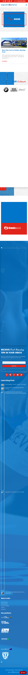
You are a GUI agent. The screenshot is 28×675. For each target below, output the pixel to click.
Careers (2, 607)
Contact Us (3, 609)
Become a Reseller (5, 605)
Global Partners (4, 604)
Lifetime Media (17, 672)
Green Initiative (4, 602)
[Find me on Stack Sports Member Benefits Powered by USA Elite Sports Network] (14, 662)
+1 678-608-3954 (20, 1)
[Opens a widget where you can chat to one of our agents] (23, 672)
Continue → (5, 61)
